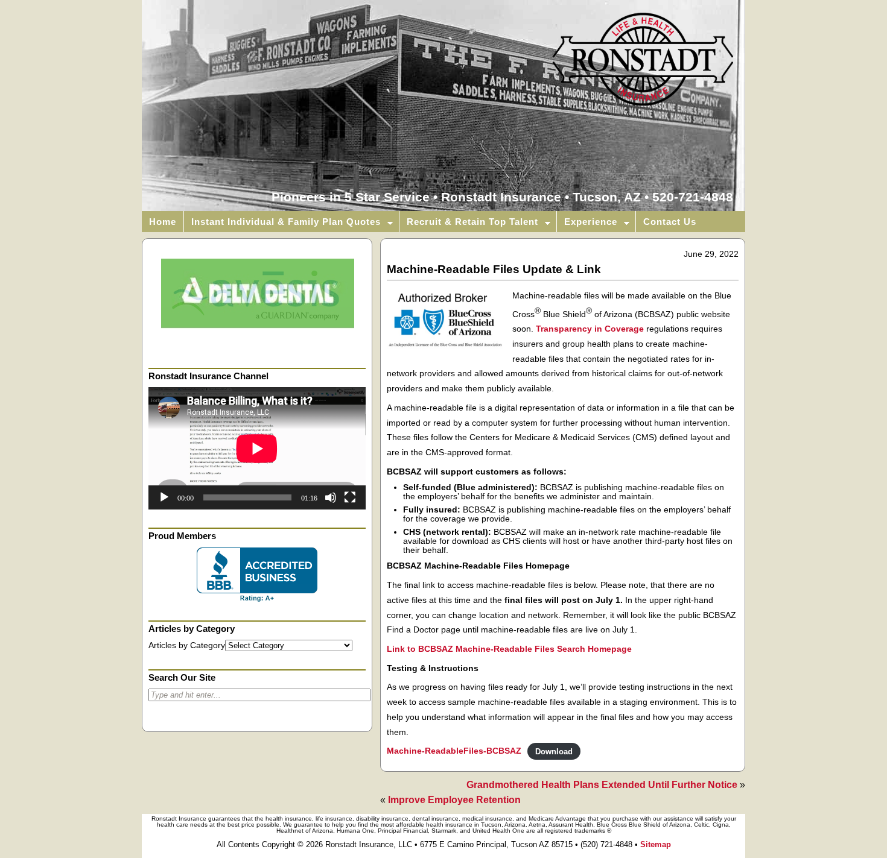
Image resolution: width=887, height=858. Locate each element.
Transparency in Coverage (590, 328)
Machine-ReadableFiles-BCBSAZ (454, 750)
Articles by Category (186, 645)
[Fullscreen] (350, 497)
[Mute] (331, 497)
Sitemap (655, 844)
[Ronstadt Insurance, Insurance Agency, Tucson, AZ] (257, 574)
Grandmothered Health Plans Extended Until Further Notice (601, 785)
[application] (257, 448)
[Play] (164, 497)
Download (554, 750)
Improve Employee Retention (454, 800)
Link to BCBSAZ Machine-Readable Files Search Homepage (509, 649)
